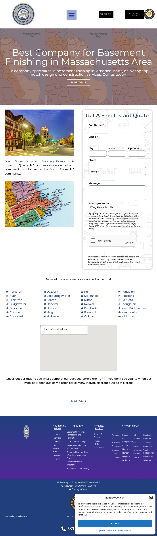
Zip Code (133, 148)
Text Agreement (99, 203)
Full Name (95, 125)
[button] (150, 497)
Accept (115, 523)
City (91, 148)
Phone (93, 172)
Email (93, 137)
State (111, 148)
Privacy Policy (124, 530)
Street (92, 160)
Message (94, 183)
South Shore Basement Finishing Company (37, 161)
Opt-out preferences (107, 530)
